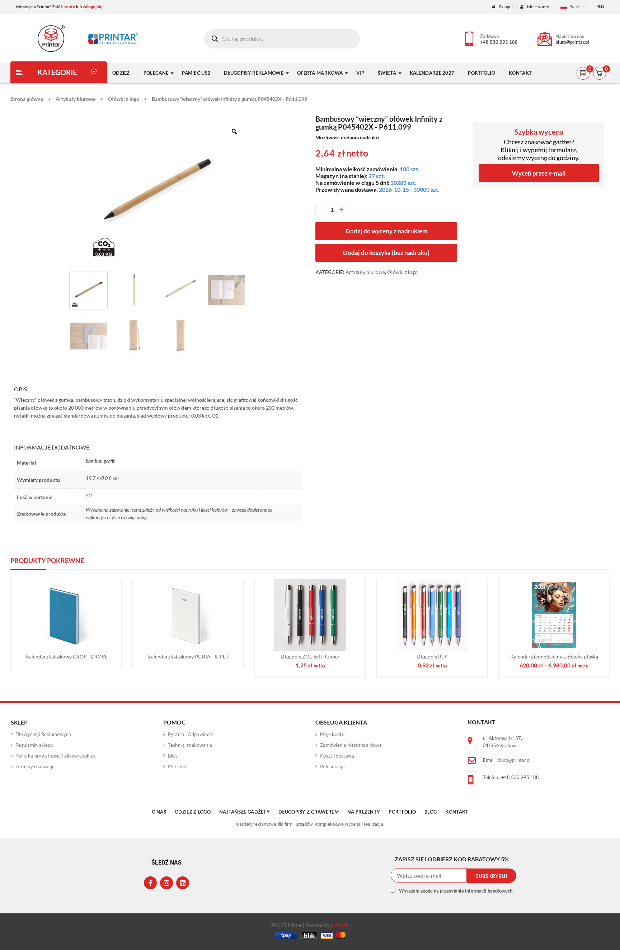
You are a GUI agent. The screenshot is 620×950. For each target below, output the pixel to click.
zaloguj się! (93, 6)
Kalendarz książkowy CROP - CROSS (66, 656)
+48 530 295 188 (499, 42)
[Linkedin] (182, 882)
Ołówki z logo (123, 99)
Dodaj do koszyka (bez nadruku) (386, 252)
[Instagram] (166, 882)
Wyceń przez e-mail (539, 173)
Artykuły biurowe (75, 99)
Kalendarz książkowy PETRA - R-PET (188, 656)
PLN (600, 6)
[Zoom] (234, 131)
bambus (94, 461)
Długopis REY (432, 656)
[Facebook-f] (150, 882)
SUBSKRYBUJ (491, 876)
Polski (575, 6)
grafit (109, 461)
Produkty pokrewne (47, 560)
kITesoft (339, 925)
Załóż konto (63, 6)
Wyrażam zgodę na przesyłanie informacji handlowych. (456, 891)
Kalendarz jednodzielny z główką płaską (554, 656)
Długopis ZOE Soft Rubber (310, 656)
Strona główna (26, 99)
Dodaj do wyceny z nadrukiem (386, 231)
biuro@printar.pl (572, 42)
